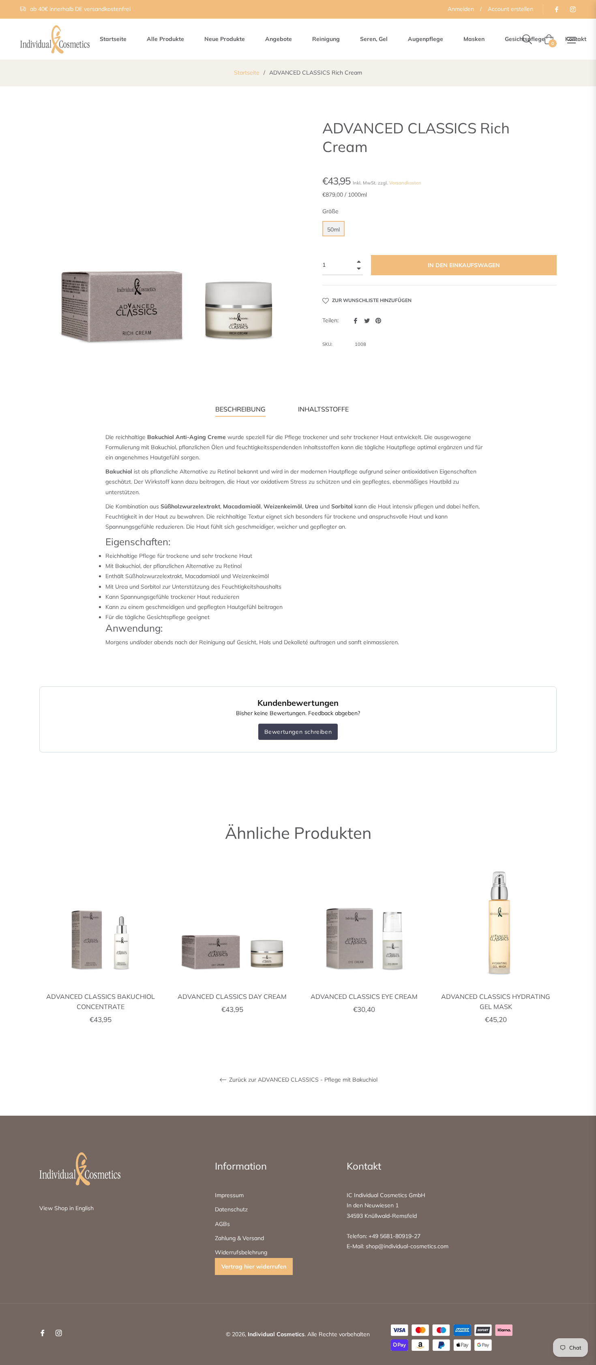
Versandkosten (405, 183)
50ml (333, 229)
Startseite (246, 72)
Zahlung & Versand (239, 1238)
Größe (330, 211)
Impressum (229, 1195)
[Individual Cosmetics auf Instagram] (572, 9)
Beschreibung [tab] (240, 409)
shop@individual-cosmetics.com (406, 1246)
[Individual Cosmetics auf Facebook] (556, 9)
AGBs (222, 1224)
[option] (100, 953)
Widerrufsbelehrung (241, 1252)
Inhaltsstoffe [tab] (323, 409)
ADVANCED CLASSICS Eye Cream (364, 996)
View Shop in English (66, 1208)
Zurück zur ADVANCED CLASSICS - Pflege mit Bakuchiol (302, 1079)
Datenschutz (231, 1209)
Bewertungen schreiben (298, 731)
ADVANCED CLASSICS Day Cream (232, 996)
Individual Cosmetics (276, 1334)
